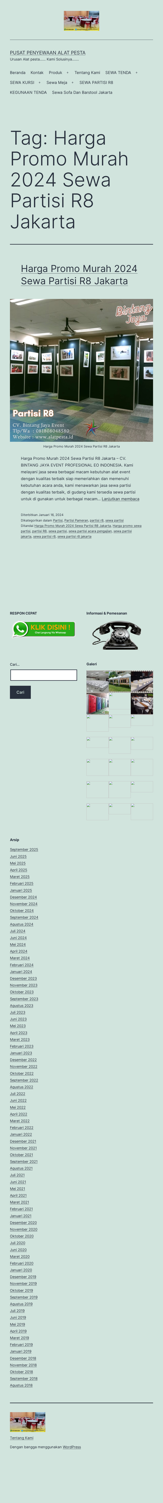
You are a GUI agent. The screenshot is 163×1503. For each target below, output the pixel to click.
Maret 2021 (19, 1202)
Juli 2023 (17, 1012)
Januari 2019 (20, 1351)
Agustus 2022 (21, 1087)
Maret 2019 (19, 1338)
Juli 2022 (17, 1094)
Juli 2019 (17, 1311)
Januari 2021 (20, 1216)
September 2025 (24, 849)
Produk (55, 72)
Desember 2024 (23, 897)
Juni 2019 (18, 1317)
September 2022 (24, 1080)
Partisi (58, 520)
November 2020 (23, 1229)
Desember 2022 (23, 1060)
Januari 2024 (21, 972)
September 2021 (24, 1161)
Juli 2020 (17, 1243)
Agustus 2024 (21, 924)
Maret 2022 (20, 1121)
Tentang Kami (87, 72)
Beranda (17, 72)
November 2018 (23, 1365)
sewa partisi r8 (44, 536)
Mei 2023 (18, 1026)
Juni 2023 (18, 1019)
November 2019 (23, 1283)
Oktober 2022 (22, 1073)
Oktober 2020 (22, 1236)
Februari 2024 (22, 965)
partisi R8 (39, 531)
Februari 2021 (21, 1209)
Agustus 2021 (21, 1168)
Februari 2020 (21, 1263)
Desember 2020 (23, 1223)
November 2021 (23, 1148)
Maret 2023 (20, 1039)
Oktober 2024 (22, 911)
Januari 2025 (21, 890)
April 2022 (18, 1114)
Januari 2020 (21, 1270)
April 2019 (18, 1331)
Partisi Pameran (76, 520)
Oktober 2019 (21, 1290)
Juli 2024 (17, 931)
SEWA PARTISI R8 (96, 82)
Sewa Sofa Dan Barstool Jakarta (82, 92)
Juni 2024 (18, 938)
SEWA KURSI (22, 82)
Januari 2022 (21, 1134)
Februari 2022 (21, 1128)
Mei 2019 (17, 1324)
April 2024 (18, 951)
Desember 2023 (23, 978)
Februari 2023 (21, 1046)
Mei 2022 (18, 1107)
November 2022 (23, 1066)
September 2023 (24, 999)
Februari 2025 (21, 883)
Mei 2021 (17, 1189)
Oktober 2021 (21, 1155)
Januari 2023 (21, 1053)
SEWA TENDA (118, 72)
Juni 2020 (18, 1250)
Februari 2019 (21, 1345)
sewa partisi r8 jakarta (74, 536)
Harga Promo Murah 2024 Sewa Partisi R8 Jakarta (72, 526)
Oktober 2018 (21, 1372)
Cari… (15, 664)
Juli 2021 (17, 1175)
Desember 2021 (23, 1141)
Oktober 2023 (22, 992)
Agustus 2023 (21, 1006)
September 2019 (24, 1297)
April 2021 (18, 1195)
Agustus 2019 (21, 1304)
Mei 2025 (18, 863)
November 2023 (23, 985)
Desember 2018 (23, 1358)
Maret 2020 (20, 1256)
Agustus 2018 (21, 1385)
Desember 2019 (23, 1277)
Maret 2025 (20, 877)
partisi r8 (97, 520)
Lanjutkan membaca (120, 499)
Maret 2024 (20, 958)
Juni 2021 (18, 1182)
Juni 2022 (18, 1100)
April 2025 (18, 870)
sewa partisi (114, 520)
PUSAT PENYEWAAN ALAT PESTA (47, 53)
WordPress (72, 1447)
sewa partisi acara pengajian (90, 531)
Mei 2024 (18, 944)
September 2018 (24, 1378)
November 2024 (24, 904)
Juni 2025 (18, 856)
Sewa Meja (57, 82)
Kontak (37, 72)
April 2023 (18, 1033)
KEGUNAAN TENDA (28, 92)
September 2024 (24, 917)
